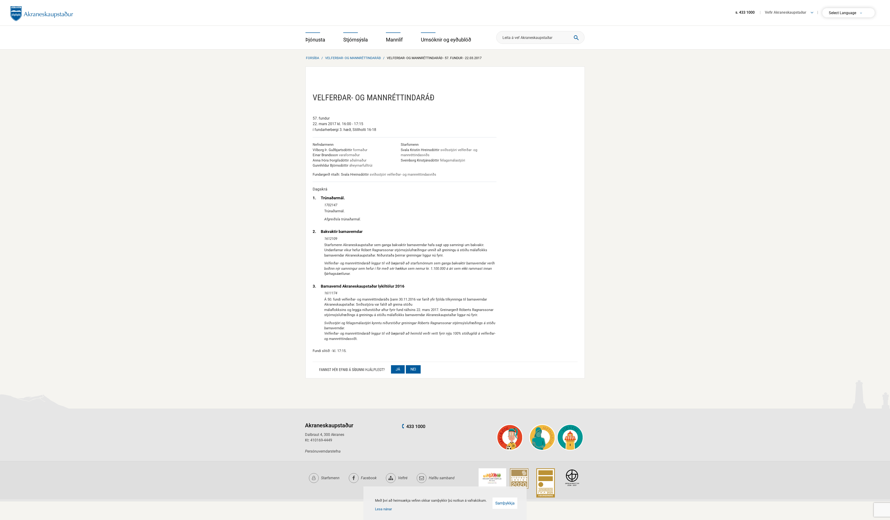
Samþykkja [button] (505, 503)
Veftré (402, 478)
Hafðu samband (442, 478)
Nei (413, 369)
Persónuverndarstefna (322, 451)
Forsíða (312, 58)
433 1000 (415, 426)
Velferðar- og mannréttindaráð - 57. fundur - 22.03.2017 (434, 58)
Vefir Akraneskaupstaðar (785, 12)
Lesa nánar (383, 509)
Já (398, 369)
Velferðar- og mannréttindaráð (353, 58)
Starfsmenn (330, 478)
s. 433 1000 (745, 12)
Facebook (369, 478)
